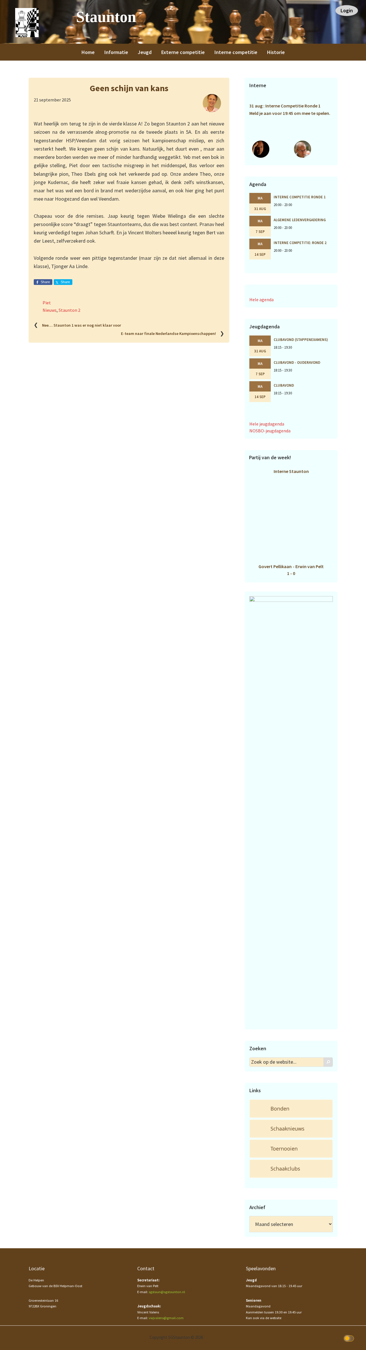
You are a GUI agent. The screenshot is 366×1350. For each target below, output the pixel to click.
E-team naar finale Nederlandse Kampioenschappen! (168, 333)
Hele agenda (261, 299)
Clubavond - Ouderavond (297, 362)
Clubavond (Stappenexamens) (301, 339)
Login (347, 10)
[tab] (291, 1109)
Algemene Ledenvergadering (300, 219)
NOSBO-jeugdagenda (270, 431)
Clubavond (284, 385)
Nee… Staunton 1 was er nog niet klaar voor (81, 325)
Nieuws (50, 310)
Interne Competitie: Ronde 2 (300, 242)
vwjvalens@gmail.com (166, 1318)
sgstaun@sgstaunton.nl (167, 1292)
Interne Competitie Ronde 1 (300, 197)
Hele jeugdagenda (266, 424)
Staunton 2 (69, 310)
